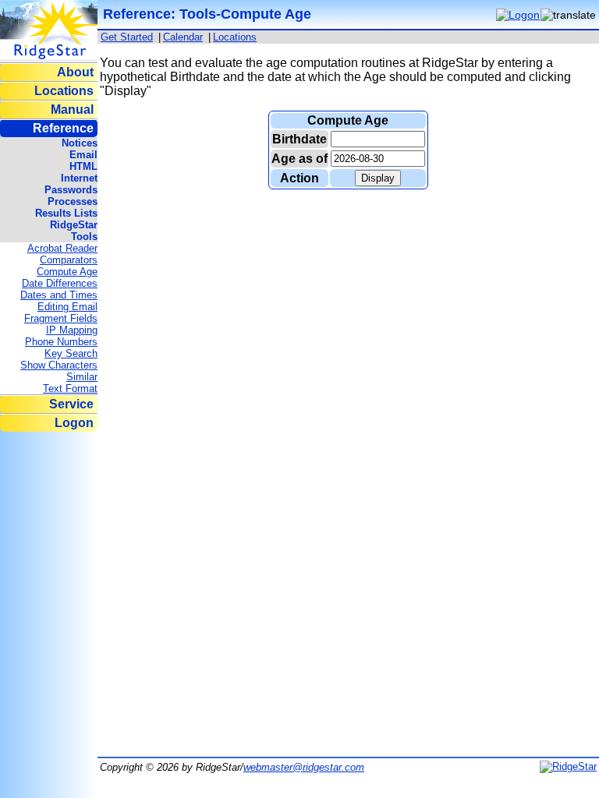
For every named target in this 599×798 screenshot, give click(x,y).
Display (378, 178)
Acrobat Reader (62, 248)
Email (83, 155)
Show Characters (58, 365)
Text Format (70, 388)
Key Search (70, 353)
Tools (84, 236)
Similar (81, 377)
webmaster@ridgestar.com (303, 767)
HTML (83, 166)
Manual (72, 109)
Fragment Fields (60, 318)
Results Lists (66, 213)
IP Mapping (71, 330)
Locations (64, 90)
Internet (79, 178)
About (75, 72)
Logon (74, 422)
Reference (63, 128)
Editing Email (67, 306)
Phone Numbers (61, 342)
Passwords (70, 190)
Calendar (183, 37)
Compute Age (67, 271)
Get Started (127, 37)
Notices (79, 143)
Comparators (68, 260)
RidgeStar (73, 225)
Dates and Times (58, 295)
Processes (72, 201)
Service (71, 404)
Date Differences (59, 283)
